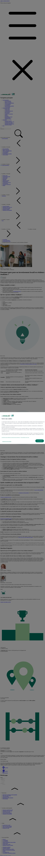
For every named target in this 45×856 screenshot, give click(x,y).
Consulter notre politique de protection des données (11, 437)
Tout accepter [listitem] (39, 440)
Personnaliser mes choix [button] (25, 437)
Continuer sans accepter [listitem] (6, 441)
